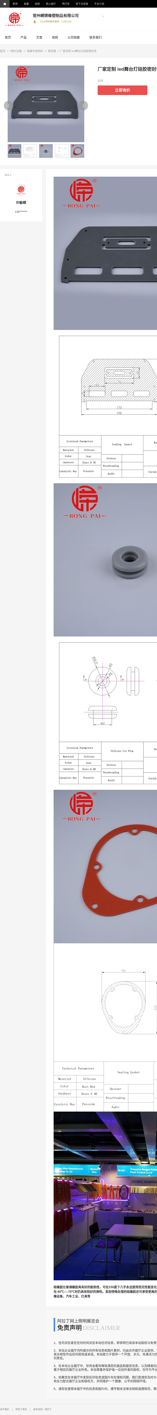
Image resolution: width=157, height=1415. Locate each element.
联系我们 (95, 37)
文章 (39, 37)
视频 (37, 3)
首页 (8, 37)
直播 (26, 3)
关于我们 (4, 1409)
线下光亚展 (82, 3)
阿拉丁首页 (21, 1409)
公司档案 (74, 37)
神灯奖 (66, 3)
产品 (23, 37)
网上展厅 (51, 3)
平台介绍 (99, 3)
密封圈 (52, 50)
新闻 (15, 3)
